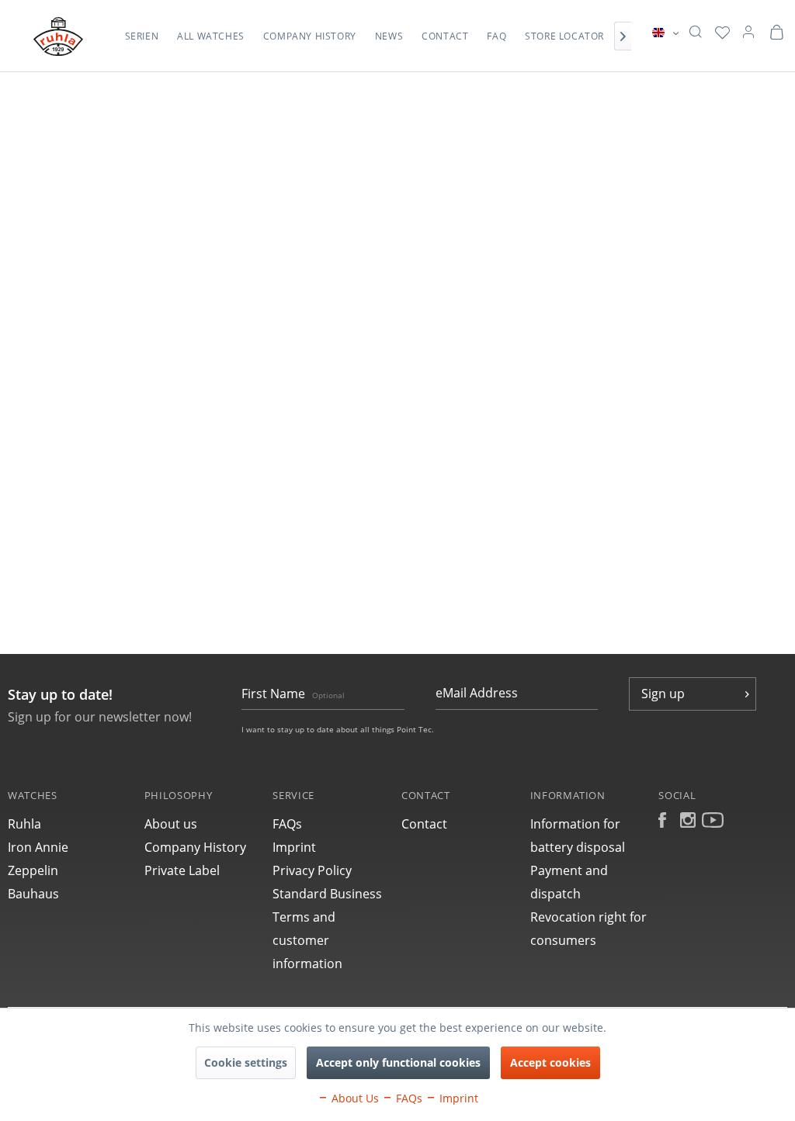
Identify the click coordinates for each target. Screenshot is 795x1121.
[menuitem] (142, 44)
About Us (353, 1098)
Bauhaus (33, 893)
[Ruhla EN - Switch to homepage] (58, 36)
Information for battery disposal (577, 835)
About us (170, 823)
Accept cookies (550, 1062)
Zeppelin (33, 870)
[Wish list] (722, 32)
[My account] (748, 32)
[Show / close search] (695, 32)
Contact (424, 823)
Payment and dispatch (569, 882)
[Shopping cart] (776, 32)
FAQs (287, 823)
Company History (195, 847)
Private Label (182, 870)
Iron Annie (38, 847)
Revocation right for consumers (588, 928)
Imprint (294, 847)
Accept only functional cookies (398, 1062)
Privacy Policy (312, 870)
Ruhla (24, 823)
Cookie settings (245, 1062)
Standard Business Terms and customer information (327, 928)
